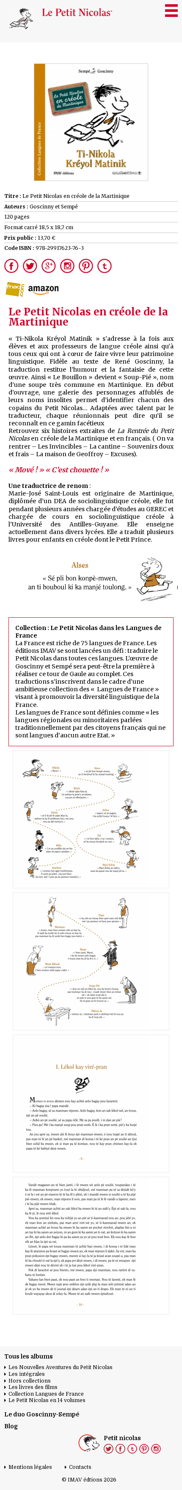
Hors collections (29, 1381)
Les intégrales (26, 1374)
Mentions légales (30, 1467)
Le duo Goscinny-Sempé (41, 1414)
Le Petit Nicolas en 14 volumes (46, 1400)
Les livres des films (33, 1387)
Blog (11, 1426)
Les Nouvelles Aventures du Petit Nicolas (60, 1367)
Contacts (80, 1467)
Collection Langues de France (46, 1394)
